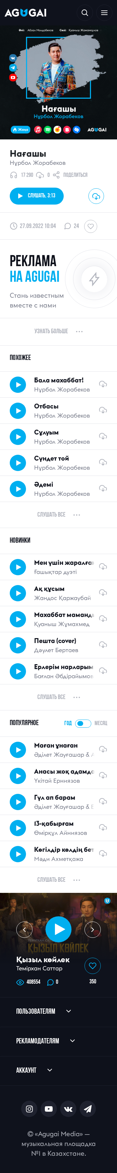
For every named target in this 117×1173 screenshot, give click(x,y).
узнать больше (51, 331)
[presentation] (24, 930)
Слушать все (51, 515)
